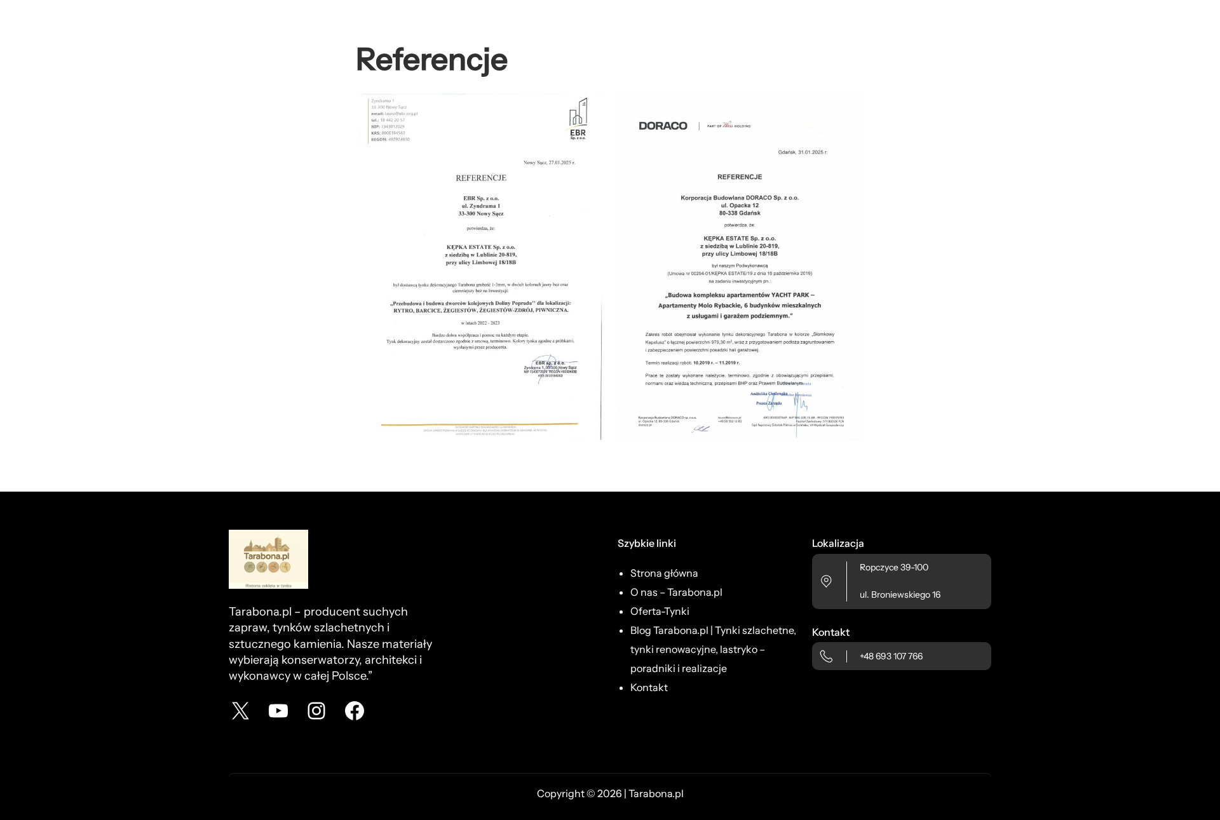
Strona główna (664, 573)
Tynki (676, 611)
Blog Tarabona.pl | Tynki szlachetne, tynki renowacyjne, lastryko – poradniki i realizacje (713, 649)
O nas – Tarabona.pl (676, 592)
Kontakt (649, 687)
